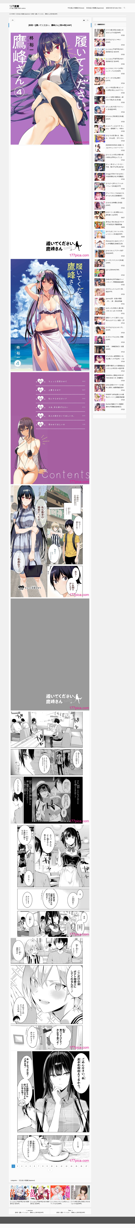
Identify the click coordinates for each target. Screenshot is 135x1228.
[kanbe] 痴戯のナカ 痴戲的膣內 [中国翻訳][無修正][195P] (115, 406)
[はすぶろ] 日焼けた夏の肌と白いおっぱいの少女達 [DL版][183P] (114, 310)
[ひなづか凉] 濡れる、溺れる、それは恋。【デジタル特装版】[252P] (115, 138)
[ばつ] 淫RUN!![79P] (112, 270)
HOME (13, 14)
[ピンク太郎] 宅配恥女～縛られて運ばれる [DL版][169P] (114, 99)
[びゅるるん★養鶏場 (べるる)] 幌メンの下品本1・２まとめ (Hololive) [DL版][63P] (115, 358)
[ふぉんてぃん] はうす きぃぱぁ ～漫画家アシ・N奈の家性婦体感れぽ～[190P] (115, 128)
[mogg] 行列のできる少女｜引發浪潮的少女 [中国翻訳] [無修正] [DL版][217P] (115, 176)
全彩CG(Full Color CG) (113, 8)
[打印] (84, 20)
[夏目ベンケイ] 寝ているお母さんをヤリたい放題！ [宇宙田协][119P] (115, 320)
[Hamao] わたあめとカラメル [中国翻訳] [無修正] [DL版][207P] (115, 243)
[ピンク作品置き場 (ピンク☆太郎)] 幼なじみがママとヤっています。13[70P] (115, 90)
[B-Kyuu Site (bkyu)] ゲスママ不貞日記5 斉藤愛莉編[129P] (115, 224)
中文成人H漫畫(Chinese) (76, 8)
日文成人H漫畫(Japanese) (95, 8)
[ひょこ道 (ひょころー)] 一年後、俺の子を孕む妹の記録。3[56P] (115, 166)
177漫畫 (14, 6)
